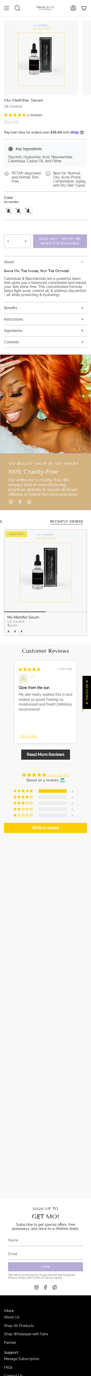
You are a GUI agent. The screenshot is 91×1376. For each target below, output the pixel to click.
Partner (10, 1343)
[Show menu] (7, 8)
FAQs (8, 1367)
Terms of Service (43, 1277)
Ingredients (13, 331)
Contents (11, 342)
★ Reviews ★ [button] (86, 692)
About (9, 262)
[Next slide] (83, 709)
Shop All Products (19, 1326)
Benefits (10, 308)
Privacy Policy (17, 1277)
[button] (15, 115)
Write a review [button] (45, 827)
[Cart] (84, 8)
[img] (29, 669)
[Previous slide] (8, 709)
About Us (11, 1317)
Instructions (13, 319)
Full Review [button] (28, 736)
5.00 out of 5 (58, 775)
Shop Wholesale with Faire (26, 1334)
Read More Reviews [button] (45, 754)
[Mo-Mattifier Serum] (45, 571)
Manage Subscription (21, 1359)
